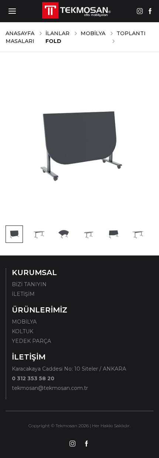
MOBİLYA (93, 33)
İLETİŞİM (23, 294)
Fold (53, 41)
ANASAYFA (20, 33)
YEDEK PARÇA (31, 341)
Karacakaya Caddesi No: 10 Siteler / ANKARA (69, 368)
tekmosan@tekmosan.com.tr (50, 388)
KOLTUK (22, 331)
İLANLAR (57, 33)
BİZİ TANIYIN (29, 284)
